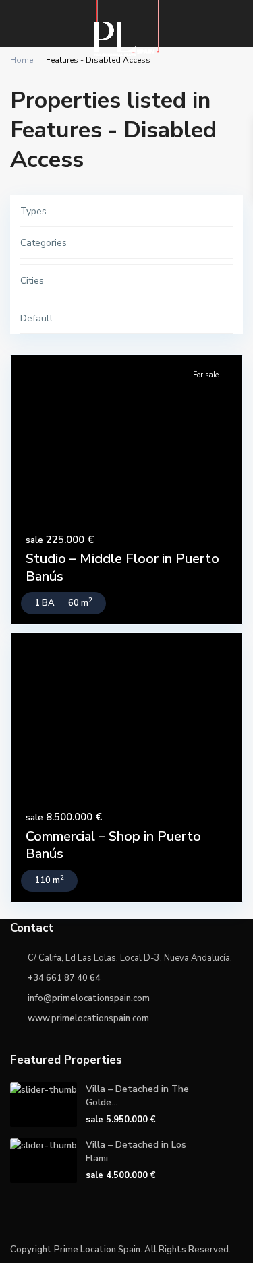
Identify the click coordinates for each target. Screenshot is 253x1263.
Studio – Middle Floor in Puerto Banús (122, 567)
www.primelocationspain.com (88, 1018)
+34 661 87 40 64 (64, 978)
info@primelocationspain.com (89, 998)
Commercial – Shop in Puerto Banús (113, 845)
